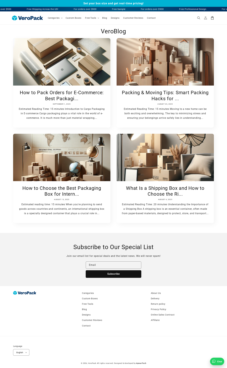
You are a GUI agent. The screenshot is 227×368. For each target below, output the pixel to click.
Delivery (155, 298)
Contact (86, 325)
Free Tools (87, 304)
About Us (156, 293)
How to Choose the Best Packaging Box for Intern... (61, 191)
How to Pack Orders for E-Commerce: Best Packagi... (62, 95)
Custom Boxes (90, 298)
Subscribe (113, 273)
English (19, 352)
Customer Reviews (92, 320)
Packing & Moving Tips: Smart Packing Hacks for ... (165, 95)
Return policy (158, 304)
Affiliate (155, 320)
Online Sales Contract (162, 314)
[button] (198, 18)
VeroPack (92, 363)
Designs (86, 314)
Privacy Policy (158, 309)
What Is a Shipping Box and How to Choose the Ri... (165, 191)
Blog (84, 309)
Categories (88, 293)
